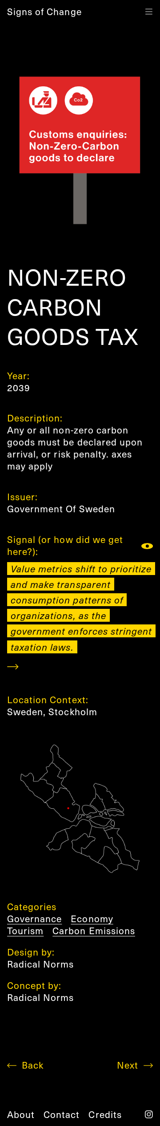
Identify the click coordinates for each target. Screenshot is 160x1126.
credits (104, 1114)
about (21, 1114)
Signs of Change (44, 11)
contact (62, 1114)
